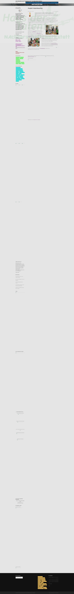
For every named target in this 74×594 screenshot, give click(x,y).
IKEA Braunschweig (31, 56)
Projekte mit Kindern (37, 119)
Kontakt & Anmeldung (47, 2)
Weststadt (23, 63)
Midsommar (46, 588)
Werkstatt (20, 63)
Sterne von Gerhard (18, 62)
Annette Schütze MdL (18, 67)
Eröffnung (20, 73)
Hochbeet (43, 38)
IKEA (18, 77)
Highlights (42, 2)
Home (26, 2)
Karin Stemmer (22, 78)
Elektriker (17, 73)
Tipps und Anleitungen (54, 2)
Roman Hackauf (56, 11)
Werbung (17, 63)
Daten (33, 2)
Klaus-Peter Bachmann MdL (40, 588)
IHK (16, 77)
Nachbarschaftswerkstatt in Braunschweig (29, 1)
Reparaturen (30, 2)
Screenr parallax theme (51, 592)
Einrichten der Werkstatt (22, 72)
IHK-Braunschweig (18, 566)
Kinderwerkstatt (37, 2)
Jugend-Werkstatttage (18, 78)
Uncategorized (22, 62)
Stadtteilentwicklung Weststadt (20, 432)
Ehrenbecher (17, 72)
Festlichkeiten (17, 58)
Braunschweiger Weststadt (20, 413)
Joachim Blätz (22, 77)
